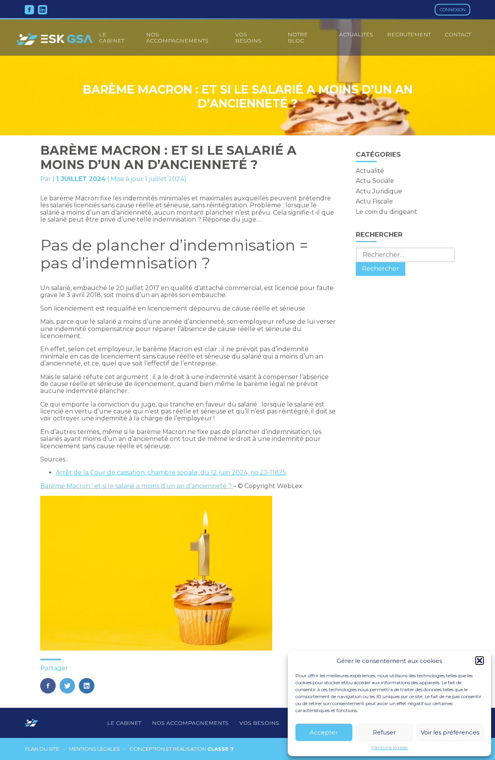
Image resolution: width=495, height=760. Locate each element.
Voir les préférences (450, 732)
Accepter (324, 732)
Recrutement (409, 34)
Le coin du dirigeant (386, 211)
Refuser (384, 732)
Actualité (370, 170)
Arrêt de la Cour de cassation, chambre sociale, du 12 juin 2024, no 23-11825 (171, 472)
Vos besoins (248, 37)
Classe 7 (220, 749)
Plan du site (42, 749)
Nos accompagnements (177, 37)
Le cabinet (124, 722)
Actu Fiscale (374, 201)
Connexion (453, 9)
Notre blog (298, 37)
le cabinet (111, 37)
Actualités (356, 34)
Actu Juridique (379, 191)
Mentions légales (389, 747)
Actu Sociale (375, 180)
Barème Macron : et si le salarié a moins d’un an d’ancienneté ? (136, 486)
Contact (458, 34)
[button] (479, 660)
